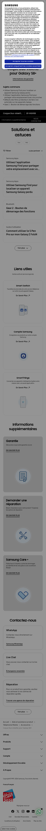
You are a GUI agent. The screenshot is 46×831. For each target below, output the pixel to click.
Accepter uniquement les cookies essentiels (23, 66)
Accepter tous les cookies (23, 61)
